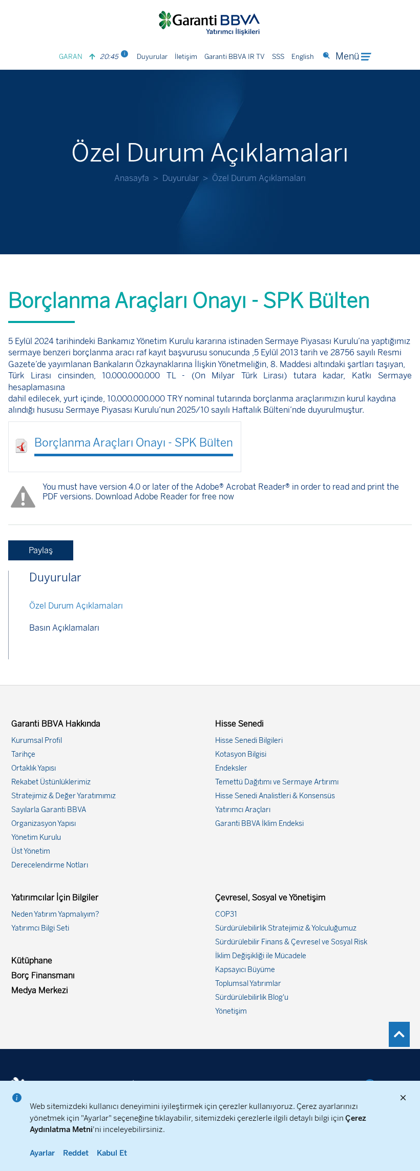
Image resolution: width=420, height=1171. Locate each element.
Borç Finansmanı (43, 975)
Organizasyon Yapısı (43, 823)
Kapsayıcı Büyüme (245, 969)
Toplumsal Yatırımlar (248, 983)
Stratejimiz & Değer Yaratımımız (63, 796)
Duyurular (152, 56)
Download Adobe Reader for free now (163, 496)
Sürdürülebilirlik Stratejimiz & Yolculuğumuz (285, 928)
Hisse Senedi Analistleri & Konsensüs (275, 796)
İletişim (186, 56)
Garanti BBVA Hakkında (55, 724)
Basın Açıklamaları (64, 628)
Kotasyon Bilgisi (240, 754)
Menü (347, 56)
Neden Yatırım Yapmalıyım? (55, 914)
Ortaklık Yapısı (33, 768)
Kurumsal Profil (36, 740)
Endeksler (231, 768)
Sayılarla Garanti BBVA (48, 809)
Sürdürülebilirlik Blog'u (251, 997)
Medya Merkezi (39, 990)
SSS (278, 56)
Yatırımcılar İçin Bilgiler (54, 897)
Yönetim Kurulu (36, 837)
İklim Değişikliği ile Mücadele (260, 956)
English (302, 56)
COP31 (226, 914)
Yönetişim (231, 1011)
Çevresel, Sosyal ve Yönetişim (270, 897)
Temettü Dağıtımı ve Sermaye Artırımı (277, 782)
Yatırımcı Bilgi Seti (40, 928)
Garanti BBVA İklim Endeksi (259, 823)
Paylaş (41, 550)
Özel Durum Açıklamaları (76, 606)
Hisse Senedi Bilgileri (249, 740)
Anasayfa (131, 178)
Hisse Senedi (239, 724)
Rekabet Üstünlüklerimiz (51, 782)
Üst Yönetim (30, 851)
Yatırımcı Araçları (242, 809)
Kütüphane (31, 960)
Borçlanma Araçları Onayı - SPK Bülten (133, 443)
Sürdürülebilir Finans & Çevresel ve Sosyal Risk (291, 942)
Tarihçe (23, 754)
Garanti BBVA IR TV (234, 56)
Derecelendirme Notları (49, 865)
